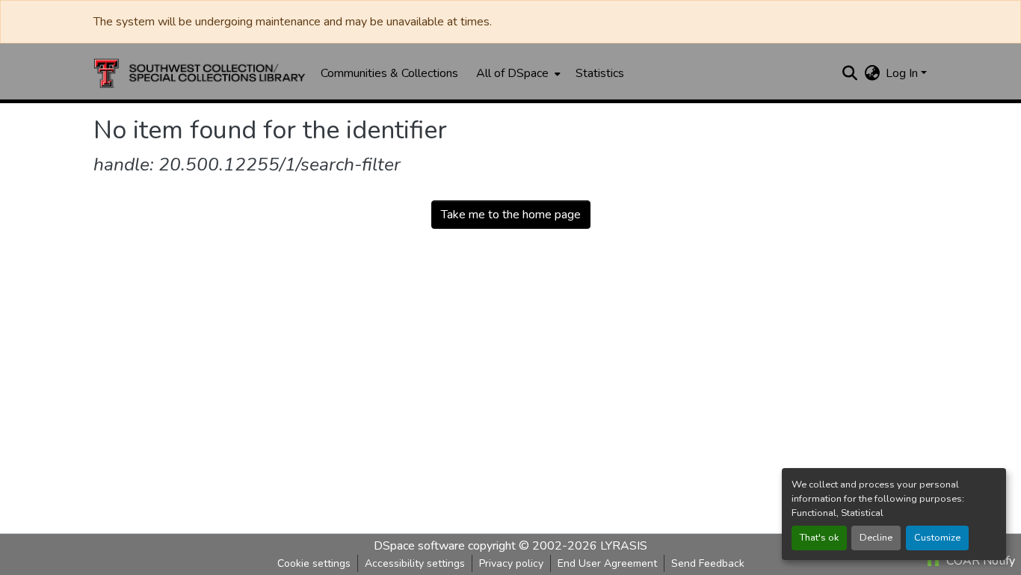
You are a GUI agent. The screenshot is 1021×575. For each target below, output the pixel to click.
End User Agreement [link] (607, 563)
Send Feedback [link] (707, 563)
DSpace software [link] (419, 546)
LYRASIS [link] (623, 546)
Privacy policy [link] (511, 563)
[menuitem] (517, 73)
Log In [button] (903, 73)
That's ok (819, 537)
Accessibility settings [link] (415, 563)
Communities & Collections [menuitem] (389, 73)
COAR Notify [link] (979, 561)
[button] (199, 73)
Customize (937, 537)
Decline (876, 537)
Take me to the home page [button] (511, 214)
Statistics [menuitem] (600, 73)
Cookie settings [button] (314, 563)
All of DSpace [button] (512, 73)
